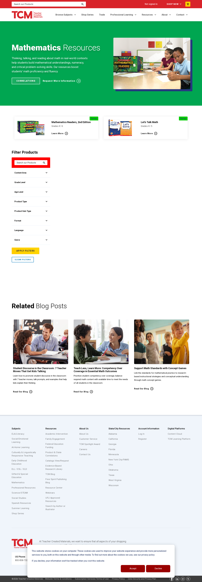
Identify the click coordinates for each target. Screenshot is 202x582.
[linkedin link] (177, 579)
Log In (141, 434)
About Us (83, 428)
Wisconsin (114, 485)
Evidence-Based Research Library (53, 467)
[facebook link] (172, 579)
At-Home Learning (20, 447)
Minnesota (114, 454)
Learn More (57, 133)
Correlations (25, 81)
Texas (111, 475)
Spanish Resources (21, 503)
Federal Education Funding (54, 446)
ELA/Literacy (18, 434)
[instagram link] (183, 579)
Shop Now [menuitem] (173, 4)
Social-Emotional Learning (20, 440)
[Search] (82, 4)
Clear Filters (23, 260)
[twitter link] (188, 579)
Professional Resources (23, 488)
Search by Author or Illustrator (55, 508)
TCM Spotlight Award (89, 444)
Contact (180, 14)
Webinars (50, 493)
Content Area (20, 173)
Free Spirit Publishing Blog (56, 481)
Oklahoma (113, 470)
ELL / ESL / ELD (19, 469)
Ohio (111, 464)
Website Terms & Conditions (58, 579)
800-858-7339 (22, 560)
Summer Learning (20, 508)
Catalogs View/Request (57, 461)
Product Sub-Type (22, 211)
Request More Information (59, 81)
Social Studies (19, 498)
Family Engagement (55, 439)
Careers (83, 449)
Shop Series (87, 14)
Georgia (112, 444)
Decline (158, 568)
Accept (133, 568)
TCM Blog (50, 474)
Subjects (16, 428)
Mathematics (18, 482)
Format (17, 221)
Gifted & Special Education (20, 476)
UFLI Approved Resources (52, 499)
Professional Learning (122, 14)
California (113, 439)
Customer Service (88, 439)
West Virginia (115, 480)
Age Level (18, 192)
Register (142, 439)
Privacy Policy (118, 579)
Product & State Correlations (53, 454)
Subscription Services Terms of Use (92, 579)
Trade (102, 14)
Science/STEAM (20, 493)
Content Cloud (175, 434)
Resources (147, 14)
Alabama (113, 434)
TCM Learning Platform (179, 439)
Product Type (20, 201)
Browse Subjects (64, 14)
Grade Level (19, 182)
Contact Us (84, 454)
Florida (112, 449)
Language (18, 230)
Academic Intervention (56, 434)
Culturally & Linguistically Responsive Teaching (24, 454)
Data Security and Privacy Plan (142, 579)
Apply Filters (25, 250)
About (165, 14)
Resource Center (54, 488)
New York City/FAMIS (119, 459)
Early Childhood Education (19, 462)
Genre (17, 240)
